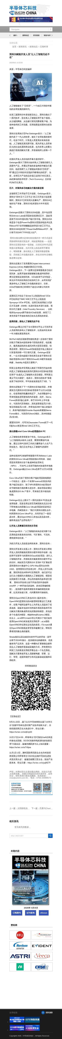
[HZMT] (32, 1022)
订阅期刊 (17, 913)
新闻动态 (25, 35)
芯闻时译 (44, 46)
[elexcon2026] (17, 1022)
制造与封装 (48, 35)
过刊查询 (31, 913)
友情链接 (13, 1012)
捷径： (15, 35)
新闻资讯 (23, 46)
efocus (43, 913)
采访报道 (36, 35)
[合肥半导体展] (17, 1030)
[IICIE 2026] (32, 1030)
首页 (14, 46)
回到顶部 (49, 1013)
